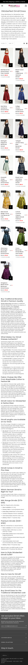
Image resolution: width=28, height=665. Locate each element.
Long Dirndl (5, 454)
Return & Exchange (6, 661)
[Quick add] (11, 65)
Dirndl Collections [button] (7, 642)
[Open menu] (3, 5)
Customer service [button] (6, 637)
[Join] (25, 626)
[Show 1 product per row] (24, 43)
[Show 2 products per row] (26, 43)
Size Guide (16, 661)
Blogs (3, 662)
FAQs (21, 661)
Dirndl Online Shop (11, 658)
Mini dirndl (5, 431)
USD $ (4, 655)
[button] (14, 633)
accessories (17, 566)
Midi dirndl (5, 443)
